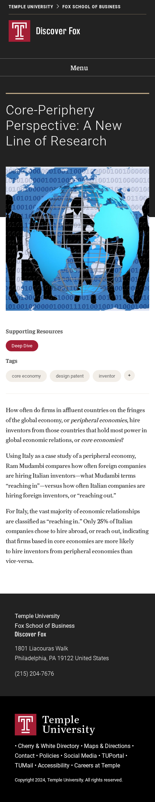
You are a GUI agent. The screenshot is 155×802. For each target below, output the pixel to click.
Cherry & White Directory (48, 746)
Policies (49, 755)
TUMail (24, 765)
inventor (107, 376)
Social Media (80, 755)
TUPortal (113, 755)
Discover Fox (58, 30)
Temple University (31, 6)
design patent (70, 376)
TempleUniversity (69, 724)
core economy (26, 376)
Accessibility (54, 765)
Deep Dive (22, 345)
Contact (25, 755)
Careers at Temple (97, 765)
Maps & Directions (107, 746)
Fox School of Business (91, 6)
